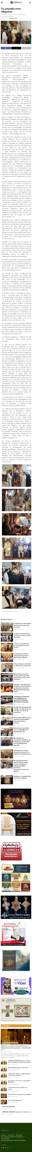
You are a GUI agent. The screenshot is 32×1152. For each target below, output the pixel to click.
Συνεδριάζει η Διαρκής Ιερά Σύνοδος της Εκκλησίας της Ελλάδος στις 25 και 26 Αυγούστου (22, 709)
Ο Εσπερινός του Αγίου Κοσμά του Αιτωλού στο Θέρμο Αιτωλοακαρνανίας (22, 752)
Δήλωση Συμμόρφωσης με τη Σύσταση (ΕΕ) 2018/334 (13, 1140)
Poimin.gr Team (13, 18)
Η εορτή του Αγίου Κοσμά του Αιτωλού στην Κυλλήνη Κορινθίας (22, 635)
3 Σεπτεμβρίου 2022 (7, 1052)
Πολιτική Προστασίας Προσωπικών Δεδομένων (12, 1136)
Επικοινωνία (11, 1135)
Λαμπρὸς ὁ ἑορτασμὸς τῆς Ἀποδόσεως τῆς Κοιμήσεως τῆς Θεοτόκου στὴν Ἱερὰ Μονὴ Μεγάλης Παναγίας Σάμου (22, 687)
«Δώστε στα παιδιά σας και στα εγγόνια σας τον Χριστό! (21, 645)
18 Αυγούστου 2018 (13, 1096)
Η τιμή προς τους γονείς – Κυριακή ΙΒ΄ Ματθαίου (19, 1081)
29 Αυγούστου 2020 (13, 1077)
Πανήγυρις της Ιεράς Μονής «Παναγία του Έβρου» (22, 777)
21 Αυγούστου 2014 (7, 1114)
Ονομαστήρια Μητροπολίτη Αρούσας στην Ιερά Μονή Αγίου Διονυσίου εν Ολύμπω (22, 720)
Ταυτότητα (3, 1135)
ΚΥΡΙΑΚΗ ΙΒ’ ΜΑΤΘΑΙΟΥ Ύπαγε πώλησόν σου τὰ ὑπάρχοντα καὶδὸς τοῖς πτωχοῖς (19, 1061)
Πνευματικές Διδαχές (6, 664)
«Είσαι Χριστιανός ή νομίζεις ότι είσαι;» (17, 1088)
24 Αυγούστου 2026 (19, 629)
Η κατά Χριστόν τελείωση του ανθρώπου (19, 1094)
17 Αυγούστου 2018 (13, 1102)
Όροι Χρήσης (19, 1135)
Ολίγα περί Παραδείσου (15, 1100)
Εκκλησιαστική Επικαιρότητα (9, 14)
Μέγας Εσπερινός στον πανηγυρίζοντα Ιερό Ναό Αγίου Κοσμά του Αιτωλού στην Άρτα (22, 676)
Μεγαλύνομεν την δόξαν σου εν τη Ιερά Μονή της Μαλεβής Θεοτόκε (21, 729)
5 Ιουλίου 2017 (4, 18)
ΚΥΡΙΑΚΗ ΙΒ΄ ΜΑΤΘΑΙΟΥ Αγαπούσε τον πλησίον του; (16, 1112)
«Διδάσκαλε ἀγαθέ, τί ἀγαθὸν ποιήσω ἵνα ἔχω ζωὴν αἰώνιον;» (19, 1074)
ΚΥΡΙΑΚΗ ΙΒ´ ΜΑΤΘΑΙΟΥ (8, 1106)
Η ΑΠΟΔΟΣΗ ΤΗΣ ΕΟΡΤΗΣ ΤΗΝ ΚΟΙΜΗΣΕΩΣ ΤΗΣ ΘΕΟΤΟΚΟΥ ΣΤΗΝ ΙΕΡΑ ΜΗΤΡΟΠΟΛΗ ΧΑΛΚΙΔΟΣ (21, 699)
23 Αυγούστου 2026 (19, 773)
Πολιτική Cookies (5, 1138)
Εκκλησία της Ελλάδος (6, 623)
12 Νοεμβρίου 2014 (7, 1108)
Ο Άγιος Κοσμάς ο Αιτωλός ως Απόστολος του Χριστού (22, 664)
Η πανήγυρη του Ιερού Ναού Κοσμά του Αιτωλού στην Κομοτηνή (22, 625)
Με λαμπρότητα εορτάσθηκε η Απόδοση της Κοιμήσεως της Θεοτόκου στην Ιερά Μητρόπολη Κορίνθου (22, 741)
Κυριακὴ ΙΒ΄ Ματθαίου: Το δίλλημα (18, 1067)
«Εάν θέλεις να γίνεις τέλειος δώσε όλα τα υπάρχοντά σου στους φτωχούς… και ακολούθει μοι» (16, 1047)
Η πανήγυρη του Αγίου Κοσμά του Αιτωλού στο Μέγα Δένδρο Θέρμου (21, 655)
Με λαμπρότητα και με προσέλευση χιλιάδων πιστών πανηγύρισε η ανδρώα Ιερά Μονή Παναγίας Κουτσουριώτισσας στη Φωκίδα (21, 766)
